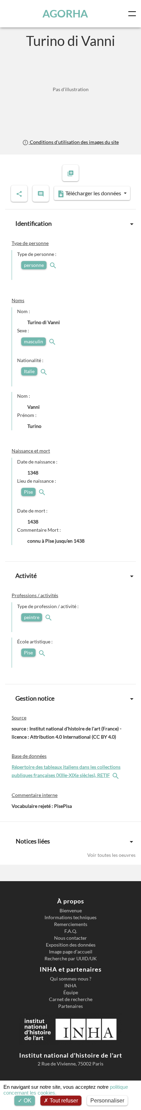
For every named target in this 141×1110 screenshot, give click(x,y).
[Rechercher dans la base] (116, 775)
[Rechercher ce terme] (53, 265)
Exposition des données (70, 945)
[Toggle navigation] (133, 13)
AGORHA (65, 13)
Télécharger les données (93, 193)
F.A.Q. (70, 931)
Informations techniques (70, 917)
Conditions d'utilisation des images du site (73, 142)
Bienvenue (71, 910)
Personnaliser (107, 1100)
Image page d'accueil (70, 951)
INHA (70, 985)
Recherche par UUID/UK (70, 958)
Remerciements (70, 924)
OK (26, 1100)
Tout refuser (63, 1100)
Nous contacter (70, 938)
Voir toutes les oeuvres (111, 855)
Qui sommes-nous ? (70, 979)
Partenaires (70, 1006)
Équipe (70, 992)
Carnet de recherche (70, 999)
